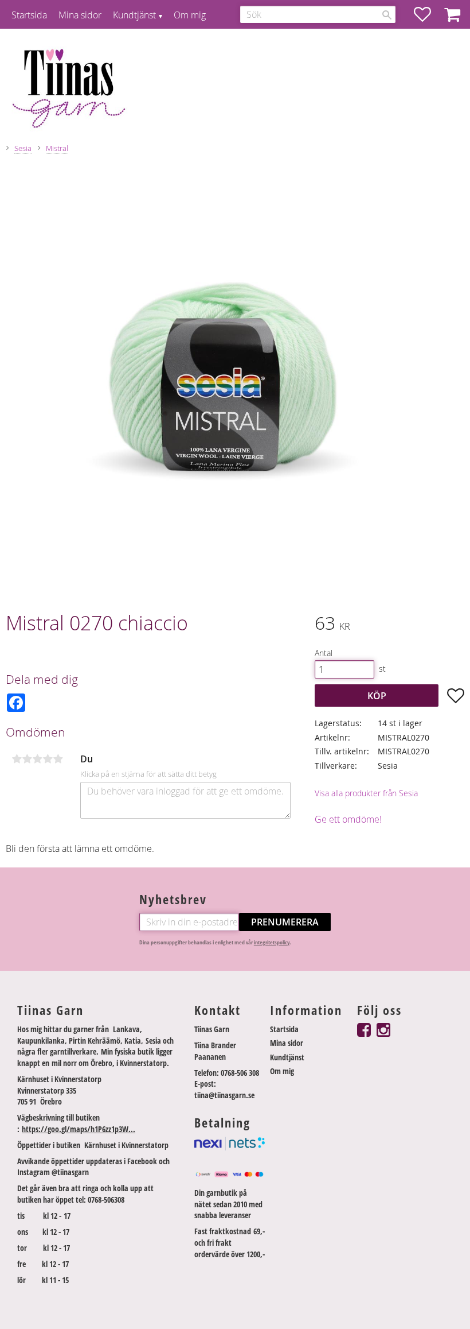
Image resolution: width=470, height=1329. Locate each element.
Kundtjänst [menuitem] (134, 15)
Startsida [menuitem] (29, 15)
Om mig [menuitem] (190, 15)
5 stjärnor (58, 759)
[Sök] (386, 15)
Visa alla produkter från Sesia (366, 793)
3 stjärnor (37, 759)
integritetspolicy (271, 942)
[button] (428, 14)
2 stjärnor (27, 759)
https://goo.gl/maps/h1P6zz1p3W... (78, 1128)
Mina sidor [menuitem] (79, 15)
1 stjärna (16, 759)
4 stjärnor (47, 759)
